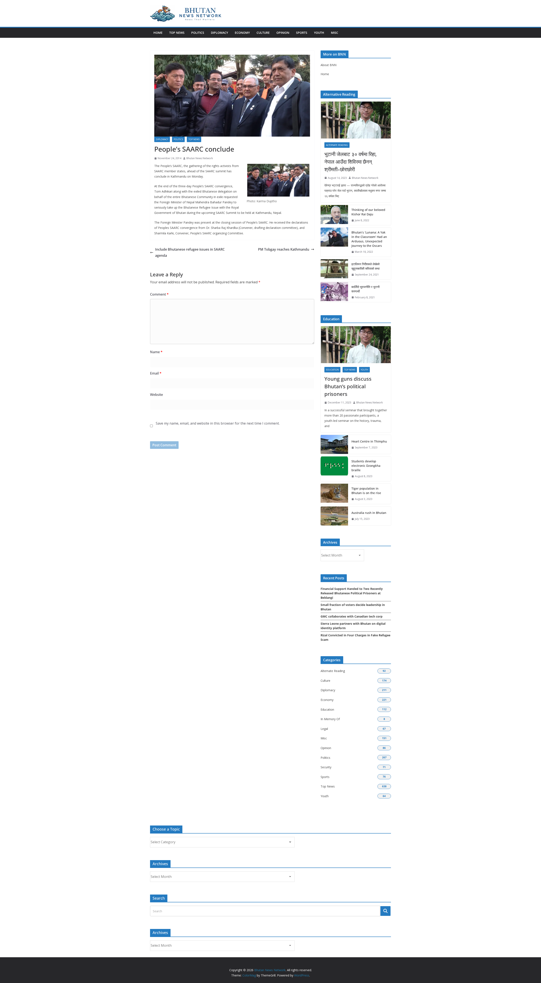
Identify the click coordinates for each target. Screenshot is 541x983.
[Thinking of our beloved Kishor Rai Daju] (334, 215)
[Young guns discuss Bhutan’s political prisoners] (356, 344)
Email (155, 373)
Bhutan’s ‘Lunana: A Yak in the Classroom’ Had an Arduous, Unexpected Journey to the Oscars (369, 239)
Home (158, 33)
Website (156, 394)
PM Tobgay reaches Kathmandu (283, 249)
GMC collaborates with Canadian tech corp (352, 616)
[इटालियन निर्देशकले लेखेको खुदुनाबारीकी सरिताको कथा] (334, 269)
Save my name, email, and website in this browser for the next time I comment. (218, 423)
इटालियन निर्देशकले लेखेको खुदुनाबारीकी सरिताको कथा (365, 266)
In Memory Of (330, 719)
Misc (334, 33)
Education (332, 369)
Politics (197, 33)
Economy (242, 33)
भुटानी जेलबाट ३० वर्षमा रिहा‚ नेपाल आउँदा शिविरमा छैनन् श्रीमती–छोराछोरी (350, 162)
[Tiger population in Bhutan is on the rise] (334, 494)
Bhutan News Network (199, 158)
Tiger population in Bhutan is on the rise (366, 490)
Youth (319, 33)
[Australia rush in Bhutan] (334, 515)
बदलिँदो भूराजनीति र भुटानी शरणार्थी (365, 289)
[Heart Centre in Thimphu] (334, 444)
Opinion (282, 33)
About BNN (328, 65)
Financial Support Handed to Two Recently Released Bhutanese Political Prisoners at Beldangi (352, 593)
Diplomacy (219, 33)
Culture (263, 33)
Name (156, 352)
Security (326, 767)
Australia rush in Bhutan (368, 513)
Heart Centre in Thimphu (369, 441)
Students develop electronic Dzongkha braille (365, 465)
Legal (324, 729)
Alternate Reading (337, 145)
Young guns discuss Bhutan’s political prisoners (348, 386)
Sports (301, 33)
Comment (159, 294)
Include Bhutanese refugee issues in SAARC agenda (190, 252)
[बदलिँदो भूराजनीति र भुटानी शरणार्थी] (334, 292)
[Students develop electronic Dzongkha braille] (334, 468)
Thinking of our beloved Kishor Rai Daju (368, 212)
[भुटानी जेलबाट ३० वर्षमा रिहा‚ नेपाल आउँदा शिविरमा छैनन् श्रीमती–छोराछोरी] (356, 120)
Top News (176, 33)
